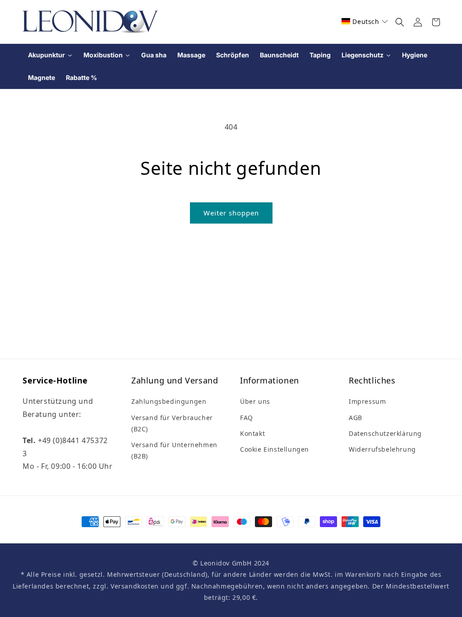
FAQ (246, 417)
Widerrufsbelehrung (382, 449)
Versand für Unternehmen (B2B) (174, 450)
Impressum (367, 401)
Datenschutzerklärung (385, 433)
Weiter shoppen (231, 212)
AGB (355, 417)
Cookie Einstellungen (274, 449)
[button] (365, 21)
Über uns (255, 401)
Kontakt (252, 433)
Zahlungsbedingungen (168, 401)
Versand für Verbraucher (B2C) (172, 423)
